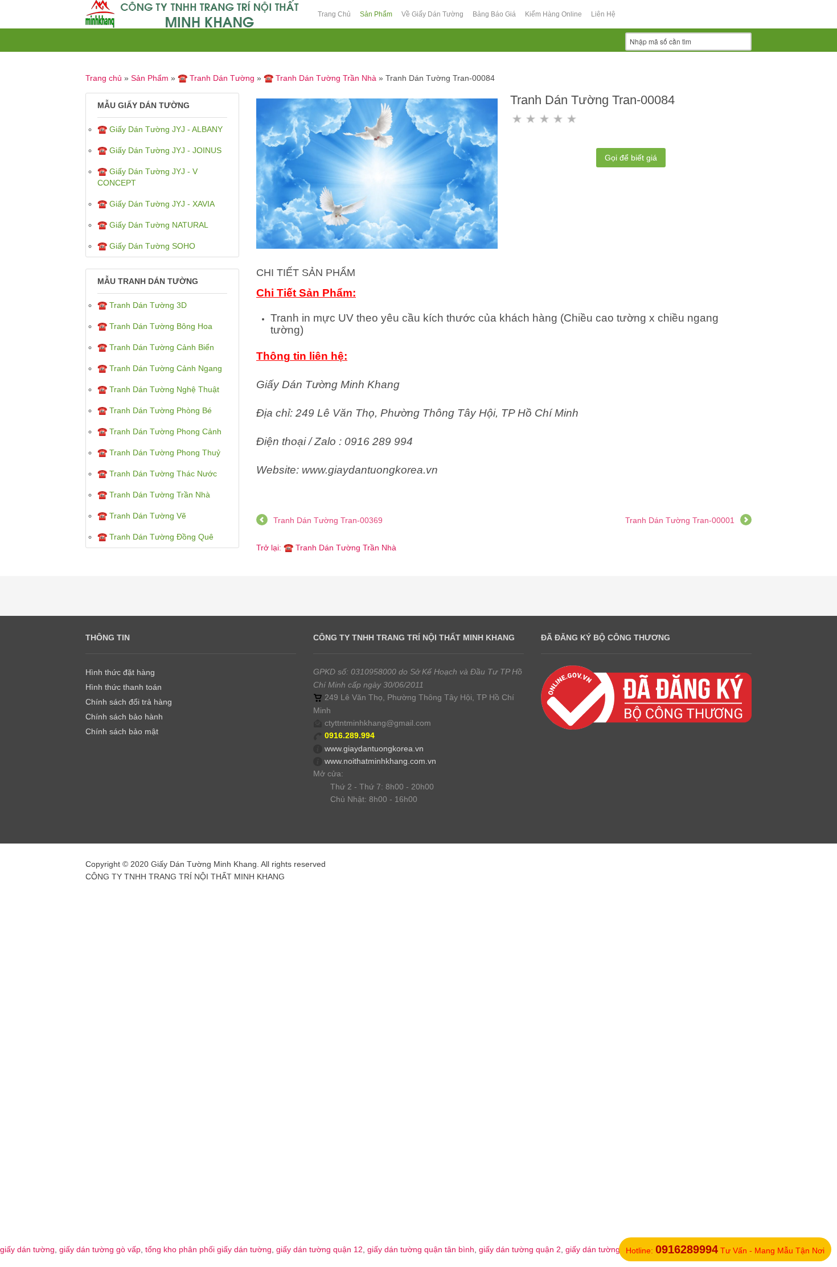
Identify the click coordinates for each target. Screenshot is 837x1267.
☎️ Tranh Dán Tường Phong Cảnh (159, 431)
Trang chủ (103, 78)
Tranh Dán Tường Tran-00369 (328, 520)
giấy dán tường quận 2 (520, 1249)
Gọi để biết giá (631, 157)
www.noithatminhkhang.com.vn (380, 761)
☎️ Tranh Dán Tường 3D (142, 305)
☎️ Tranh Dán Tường (216, 78)
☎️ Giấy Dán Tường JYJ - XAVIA (156, 203)
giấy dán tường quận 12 (319, 1249)
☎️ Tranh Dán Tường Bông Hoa (154, 326)
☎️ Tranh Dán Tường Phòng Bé (154, 410)
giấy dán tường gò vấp (100, 1249)
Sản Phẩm (150, 78)
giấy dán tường (27, 1249)
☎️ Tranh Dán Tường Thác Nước (157, 473)
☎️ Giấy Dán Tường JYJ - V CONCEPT (147, 177)
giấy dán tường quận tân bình (420, 1249)
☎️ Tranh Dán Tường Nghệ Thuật (158, 389)
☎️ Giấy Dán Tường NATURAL (152, 224)
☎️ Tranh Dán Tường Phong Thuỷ (158, 452)
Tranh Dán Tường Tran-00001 (680, 520)
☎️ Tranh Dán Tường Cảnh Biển (155, 347)
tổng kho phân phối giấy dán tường (208, 1249)
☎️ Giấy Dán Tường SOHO (146, 245)
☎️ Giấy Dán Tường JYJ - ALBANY (160, 129)
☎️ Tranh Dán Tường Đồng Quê (155, 536)
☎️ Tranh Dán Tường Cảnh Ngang (159, 368)
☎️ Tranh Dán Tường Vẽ (141, 515)
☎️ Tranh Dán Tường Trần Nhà (320, 78)
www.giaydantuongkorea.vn (374, 748)
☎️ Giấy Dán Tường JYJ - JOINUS (159, 150)
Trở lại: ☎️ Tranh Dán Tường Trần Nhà (326, 547)
